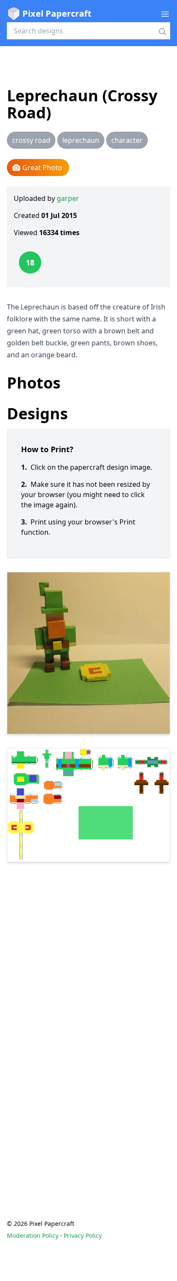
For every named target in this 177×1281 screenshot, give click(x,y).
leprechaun (80, 140)
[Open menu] (165, 13)
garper (68, 198)
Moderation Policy (32, 1235)
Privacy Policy (83, 1235)
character (127, 140)
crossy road (31, 140)
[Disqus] (88, 1024)
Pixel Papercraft (57, 13)
